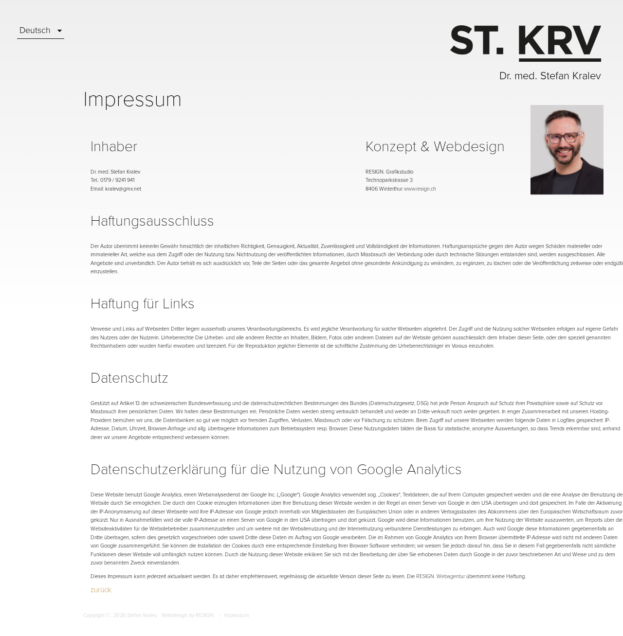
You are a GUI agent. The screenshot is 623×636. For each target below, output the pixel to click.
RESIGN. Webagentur (440, 576)
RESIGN (205, 615)
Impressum (236, 615)
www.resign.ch (420, 189)
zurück (101, 589)
